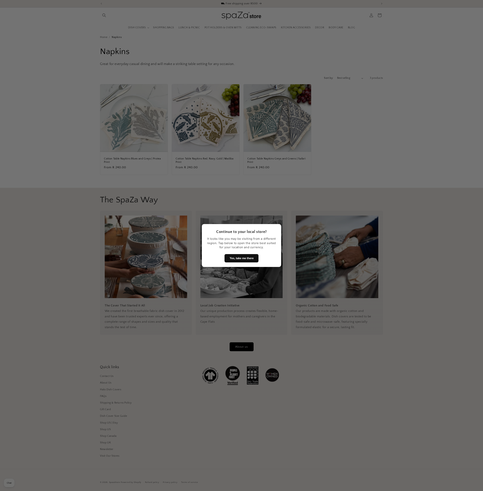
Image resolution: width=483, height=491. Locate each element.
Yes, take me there (242, 258)
